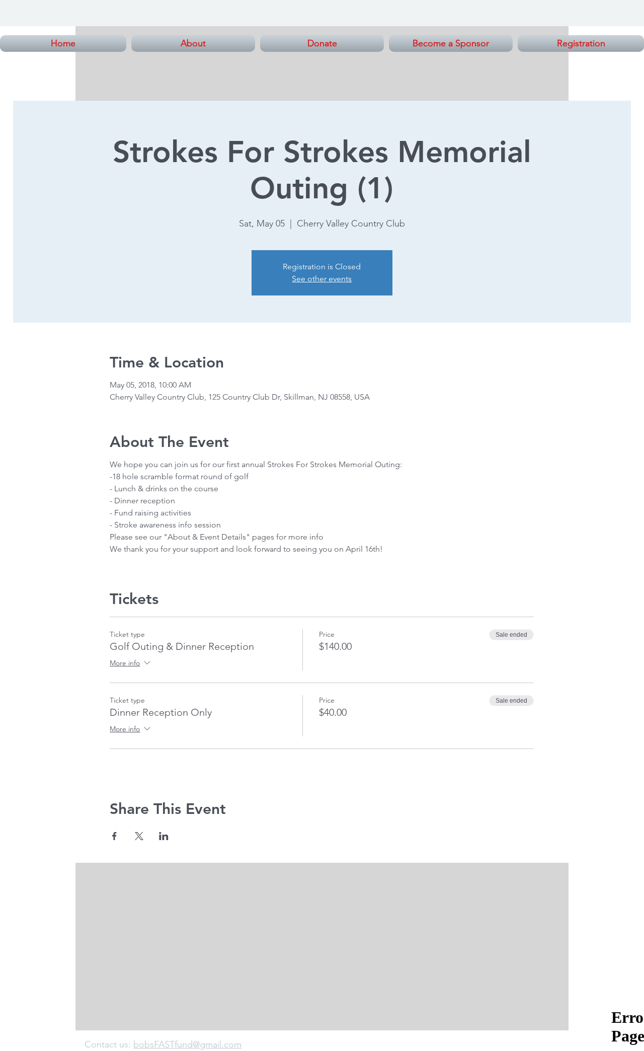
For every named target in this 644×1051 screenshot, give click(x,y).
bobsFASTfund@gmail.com (187, 1044)
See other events (322, 278)
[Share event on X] (139, 836)
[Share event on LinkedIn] (164, 836)
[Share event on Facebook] (114, 836)
